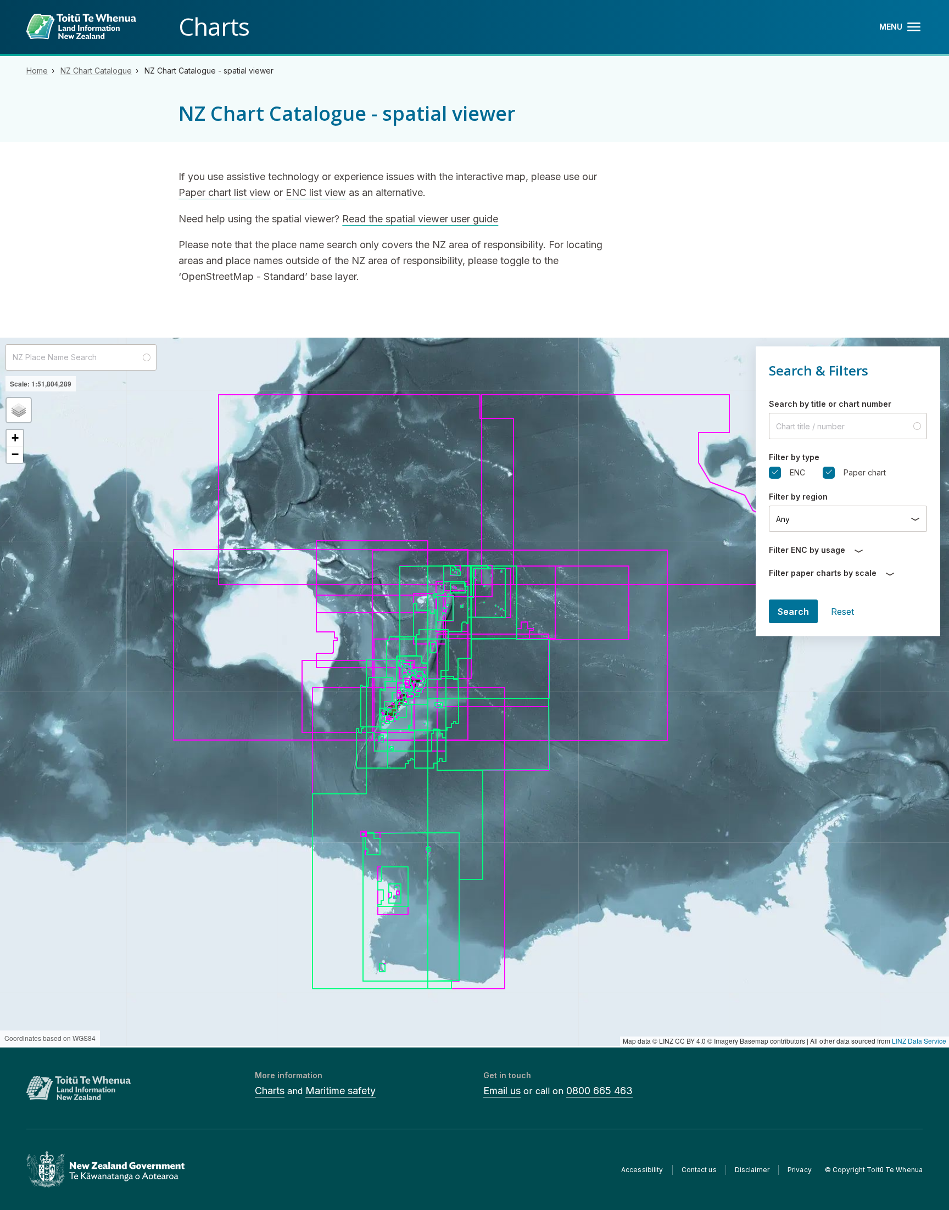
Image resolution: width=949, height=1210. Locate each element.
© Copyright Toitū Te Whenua (874, 1170)
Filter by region (798, 496)
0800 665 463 (599, 1090)
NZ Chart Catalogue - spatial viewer (208, 70)
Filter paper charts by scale (823, 573)
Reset (842, 611)
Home (37, 70)
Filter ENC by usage (807, 549)
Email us (502, 1090)
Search (793, 611)
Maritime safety (340, 1090)
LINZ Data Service (919, 1040)
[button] (19, 410)
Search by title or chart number (830, 403)
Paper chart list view (224, 192)
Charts (269, 1090)
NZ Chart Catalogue (96, 70)
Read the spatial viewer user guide (420, 219)
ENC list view (316, 192)
